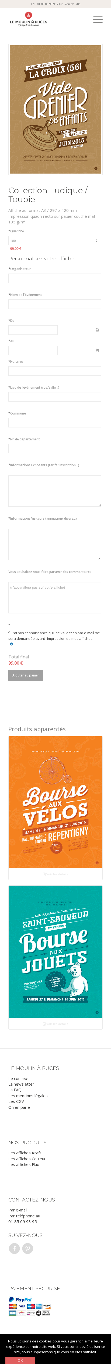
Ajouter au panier (25, 675)
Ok (20, 1360)
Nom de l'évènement (25, 294)
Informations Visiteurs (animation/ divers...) (42, 518)
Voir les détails (57, 874)
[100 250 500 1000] (54, 240)
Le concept (18, 1078)
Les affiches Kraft (24, 1152)
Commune (17, 413)
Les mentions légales (28, 1095)
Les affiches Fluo (23, 1164)
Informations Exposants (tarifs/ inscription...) (43, 464)
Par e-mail (17, 1210)
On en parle (19, 1107)
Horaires (15, 361)
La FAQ (15, 1089)
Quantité (16, 231)
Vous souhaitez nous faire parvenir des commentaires (49, 571)
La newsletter (21, 1084)
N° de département (24, 439)
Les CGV (16, 1101)
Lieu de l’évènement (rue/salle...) (33, 387)
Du (11, 320)
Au (11, 341)
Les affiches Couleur (27, 1158)
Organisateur (19, 268)
